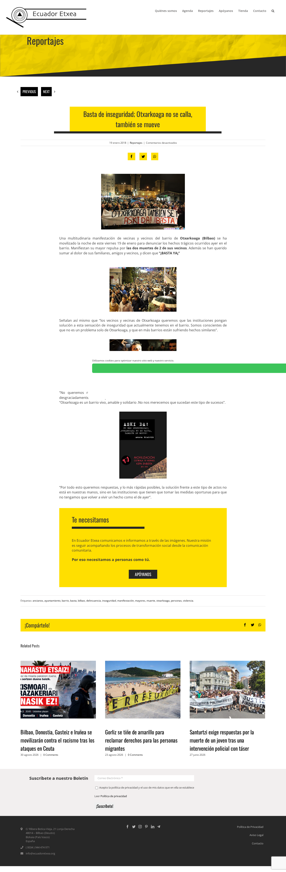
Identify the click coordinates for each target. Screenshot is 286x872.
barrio (65, 600)
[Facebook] (127, 826)
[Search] (273, 10)
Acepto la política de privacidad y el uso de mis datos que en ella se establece (146, 787)
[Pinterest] (146, 826)
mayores (140, 600)
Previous (29, 91)
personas (176, 600)
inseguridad (109, 600)
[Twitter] (133, 826)
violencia (188, 600)
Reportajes (136, 143)
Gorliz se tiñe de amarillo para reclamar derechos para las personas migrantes (141, 740)
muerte (151, 600)
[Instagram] (140, 826)
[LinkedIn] (152, 826)
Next (46, 91)
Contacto (257, 843)
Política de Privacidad (250, 827)
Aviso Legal (256, 835)
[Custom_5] (158, 826)
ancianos (38, 600)
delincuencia (93, 600)
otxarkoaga (163, 600)
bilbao (81, 600)
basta (73, 600)
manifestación (125, 600)
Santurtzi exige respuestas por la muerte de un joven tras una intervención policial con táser (222, 740)
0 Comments (50, 755)
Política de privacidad (113, 796)
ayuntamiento (52, 600)
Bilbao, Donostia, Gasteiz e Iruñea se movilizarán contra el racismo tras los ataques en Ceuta (57, 740)
